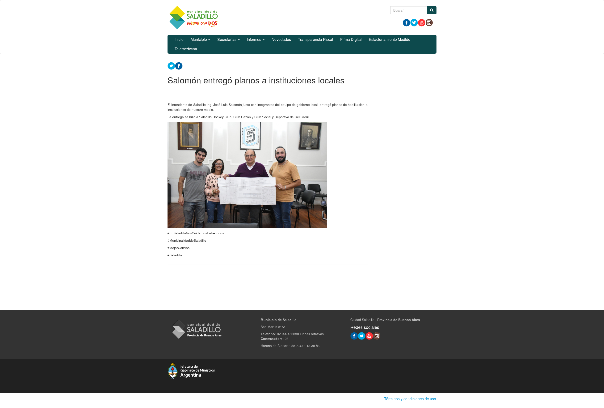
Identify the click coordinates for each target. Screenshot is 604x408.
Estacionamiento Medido (389, 39)
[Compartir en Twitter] (171, 65)
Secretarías (227, 39)
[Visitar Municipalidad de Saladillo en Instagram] (429, 22)
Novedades (281, 39)
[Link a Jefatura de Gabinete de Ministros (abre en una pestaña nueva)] (191, 370)
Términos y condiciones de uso (410, 398)
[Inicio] (193, 17)
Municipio (199, 39)
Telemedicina (186, 49)
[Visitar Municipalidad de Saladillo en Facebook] (406, 22)
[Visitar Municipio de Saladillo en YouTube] (421, 22)
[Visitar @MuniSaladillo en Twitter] (414, 22)
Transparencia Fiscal (315, 39)
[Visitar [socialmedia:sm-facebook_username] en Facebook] (179, 65)
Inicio (179, 39)
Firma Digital (351, 39)
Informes (254, 39)
